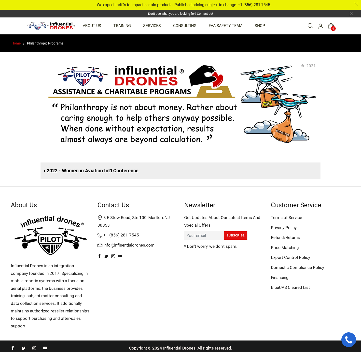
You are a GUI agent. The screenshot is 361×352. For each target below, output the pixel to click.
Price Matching (285, 247)
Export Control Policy (290, 257)
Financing (280, 277)
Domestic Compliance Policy (297, 267)
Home (16, 43)
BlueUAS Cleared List (290, 287)
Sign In (321, 26)
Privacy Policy (284, 227)
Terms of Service (286, 217)
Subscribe (235, 235)
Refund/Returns (285, 237)
